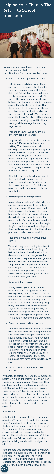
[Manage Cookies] (4, 468)
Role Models (9, 411)
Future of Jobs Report (31, 459)
